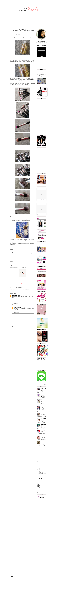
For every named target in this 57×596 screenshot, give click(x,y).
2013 (38, 492)
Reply (12, 304)
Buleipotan (13, 295)
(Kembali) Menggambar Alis (43, 413)
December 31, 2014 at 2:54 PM (17, 295)
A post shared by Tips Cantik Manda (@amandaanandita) (44, 214)
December (39, 471)
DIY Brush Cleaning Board (41, 472)
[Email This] (25, 289)
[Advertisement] (28, 22)
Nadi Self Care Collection (43, 424)
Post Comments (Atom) (15, 329)
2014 (38, 470)
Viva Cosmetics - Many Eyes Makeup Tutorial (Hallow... (42, 478)
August (39, 483)
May (38, 486)
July (38, 484)
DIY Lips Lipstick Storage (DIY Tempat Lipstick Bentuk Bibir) (43, 431)
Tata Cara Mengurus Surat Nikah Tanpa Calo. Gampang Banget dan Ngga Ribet (41, 72)
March (39, 488)
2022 (38, 461)
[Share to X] (27, 289)
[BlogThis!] (26, 289)
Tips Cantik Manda (16, 307)
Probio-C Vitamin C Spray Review (43, 401)
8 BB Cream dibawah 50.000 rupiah (43, 436)
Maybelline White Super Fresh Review (43, 418)
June (38, 485)
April (38, 487)
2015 (38, 469)
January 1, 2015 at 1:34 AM (22, 307)
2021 (38, 462)
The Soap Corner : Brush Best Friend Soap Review (42, 473)
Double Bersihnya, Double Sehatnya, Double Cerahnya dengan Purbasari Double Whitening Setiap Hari (43, 395)
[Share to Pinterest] (28, 289)
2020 (38, 463)
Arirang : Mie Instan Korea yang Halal (43, 442)
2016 (38, 468)
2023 (38, 460)
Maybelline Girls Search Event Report (41, 476)
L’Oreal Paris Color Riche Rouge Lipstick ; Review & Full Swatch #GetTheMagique (43, 407)
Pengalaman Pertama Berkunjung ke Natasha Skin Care (43, 389)
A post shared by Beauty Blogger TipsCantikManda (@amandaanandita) (46, 199)
